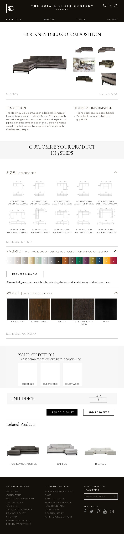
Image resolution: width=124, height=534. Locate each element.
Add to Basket (99, 412)
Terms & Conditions (19, 509)
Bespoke (49, 19)
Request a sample (24, 274)
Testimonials (14, 502)
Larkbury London (18, 520)
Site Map (11, 517)
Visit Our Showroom (20, 498)
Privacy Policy (16, 513)
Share (10, 93)
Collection (13, 19)
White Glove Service (58, 502)
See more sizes (18, 241)
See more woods (19, 333)
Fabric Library (54, 506)
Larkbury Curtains (18, 524)
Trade (81, 19)
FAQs (48, 495)
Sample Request (55, 498)
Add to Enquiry (63, 412)
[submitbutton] (114, 496)
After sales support (58, 517)
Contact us (13, 495)
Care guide (52, 509)
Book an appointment (59, 491)
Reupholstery (54, 513)
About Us (12, 491)
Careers (11, 506)
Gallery (112, 19)
